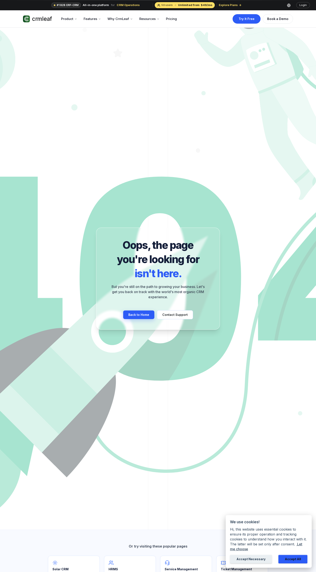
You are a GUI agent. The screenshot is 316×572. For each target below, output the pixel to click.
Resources (147, 19)
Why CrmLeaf (118, 19)
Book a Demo (277, 19)
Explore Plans (228, 5)
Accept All (293, 559)
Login (303, 5)
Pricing (171, 19)
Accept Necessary (250, 559)
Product (67, 19)
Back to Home (138, 314)
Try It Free (247, 19)
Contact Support (175, 314)
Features (90, 19)
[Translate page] (290, 5)
